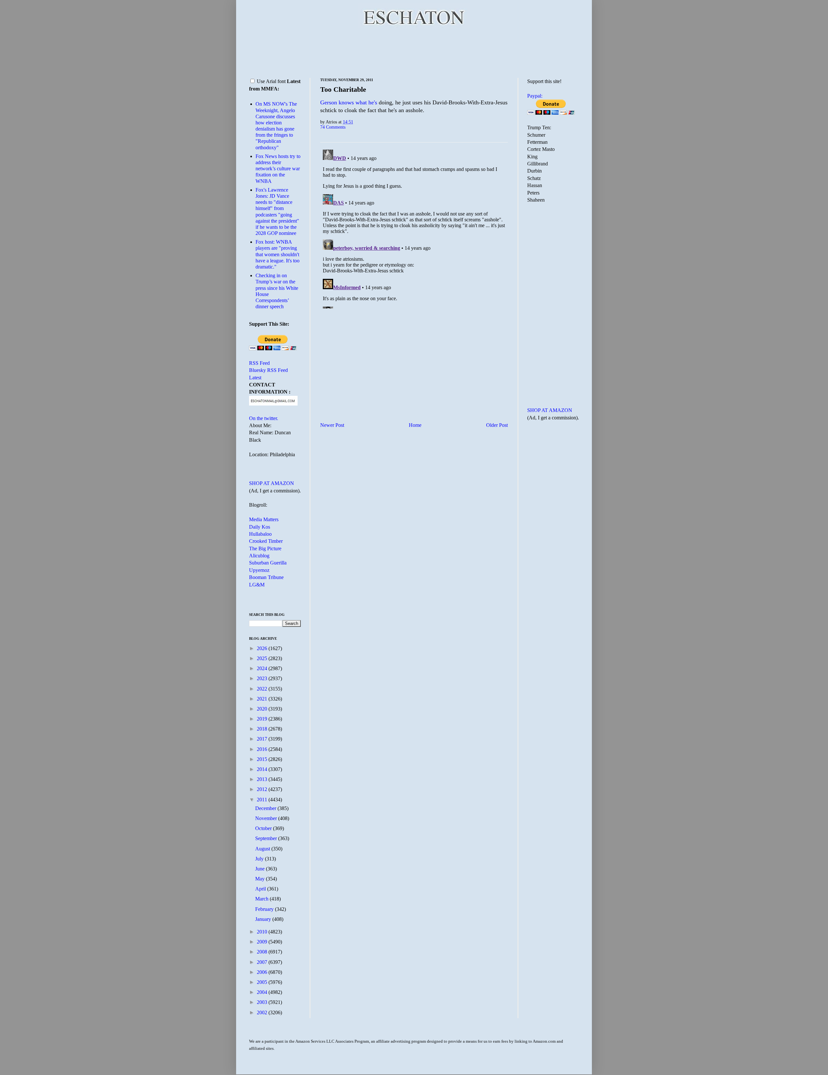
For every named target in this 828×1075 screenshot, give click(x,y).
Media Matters (263, 519)
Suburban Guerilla (268, 562)
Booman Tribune (266, 577)
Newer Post (332, 425)
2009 (262, 941)
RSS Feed (259, 363)
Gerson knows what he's (348, 102)
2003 (262, 1002)
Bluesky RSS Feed (268, 370)
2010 (262, 931)
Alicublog (259, 555)
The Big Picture (265, 548)
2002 (262, 1012)
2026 (262, 648)
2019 (262, 719)
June (260, 868)
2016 (262, 749)
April (261, 888)
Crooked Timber (266, 541)
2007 (262, 962)
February (265, 909)
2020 (262, 708)
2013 (262, 779)
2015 (262, 759)
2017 (262, 739)
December (266, 808)
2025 (262, 658)
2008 (262, 951)
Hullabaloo (260, 534)
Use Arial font (271, 81)
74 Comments (332, 127)
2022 (262, 688)
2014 (262, 769)
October (264, 828)
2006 (262, 972)
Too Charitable (343, 89)
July (260, 858)
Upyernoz (259, 570)
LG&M (257, 584)
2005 (262, 982)
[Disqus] (414, 228)
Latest (255, 377)
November (266, 818)
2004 (262, 992)
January (263, 919)
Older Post (497, 425)
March (262, 898)
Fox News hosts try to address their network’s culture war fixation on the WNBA (278, 168)
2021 (262, 698)
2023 (262, 678)
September (266, 838)
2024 (262, 668)
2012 (262, 789)
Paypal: (534, 96)
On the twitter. (263, 418)
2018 (262, 729)
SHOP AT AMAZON (271, 483)
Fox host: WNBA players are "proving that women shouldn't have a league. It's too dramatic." (278, 254)
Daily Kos (259, 527)
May (260, 878)
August (263, 848)
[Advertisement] (414, 51)
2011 (262, 799)
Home (415, 425)
